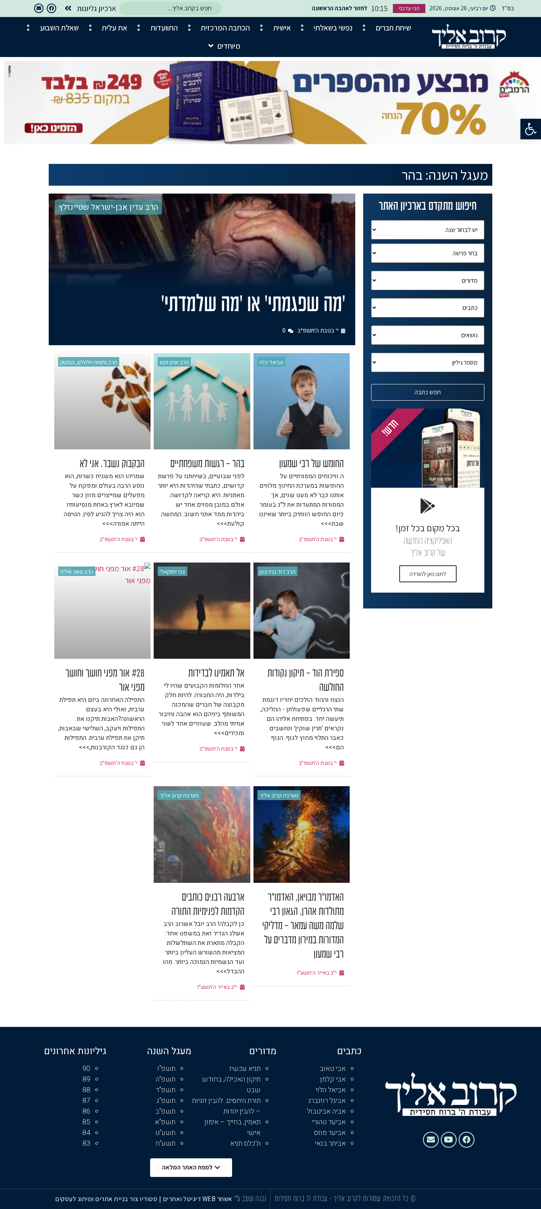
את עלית (114, 28)
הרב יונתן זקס (174, 362)
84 (86, 1132)
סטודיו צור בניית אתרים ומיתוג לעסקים (106, 1198)
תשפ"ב (165, 1111)
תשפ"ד (165, 1090)
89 (86, 1079)
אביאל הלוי (271, 362)
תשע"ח (165, 1143)
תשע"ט (165, 1132)
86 (86, 1111)
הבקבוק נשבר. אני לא (112, 464)
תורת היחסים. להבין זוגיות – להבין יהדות (226, 1106)
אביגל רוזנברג (327, 1100)
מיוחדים (228, 46)
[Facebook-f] (51, 8)
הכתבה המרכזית (225, 28)
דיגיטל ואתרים (182, 1198)
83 (86, 1143)
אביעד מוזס (330, 1132)
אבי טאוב (333, 1068)
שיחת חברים (393, 28)
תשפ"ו (166, 1068)
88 (86, 1090)
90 (86, 1068)
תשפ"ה (165, 1079)
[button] (530, 129)
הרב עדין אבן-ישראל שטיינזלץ (108, 207)
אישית (282, 28)
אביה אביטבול (326, 1111)
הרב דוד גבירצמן (277, 571)
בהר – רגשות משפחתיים (207, 464)
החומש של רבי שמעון (311, 464)
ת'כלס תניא (245, 1143)
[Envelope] (39, 8)
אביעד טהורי (329, 1122)
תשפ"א (165, 1122)
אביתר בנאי (330, 1143)
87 (86, 1100)
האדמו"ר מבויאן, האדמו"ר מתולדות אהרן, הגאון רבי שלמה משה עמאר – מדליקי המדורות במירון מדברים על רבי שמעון (303, 926)
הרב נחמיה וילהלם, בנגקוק (88, 362)
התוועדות (164, 28)
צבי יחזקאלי (172, 571)
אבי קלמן (333, 1079)
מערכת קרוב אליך (279, 795)
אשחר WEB (217, 1198)
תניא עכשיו (245, 1068)
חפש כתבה (428, 392)
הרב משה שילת (76, 571)
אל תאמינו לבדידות (216, 674)
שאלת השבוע (59, 28)
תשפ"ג (165, 1100)
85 (86, 1122)
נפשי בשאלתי (333, 28)
